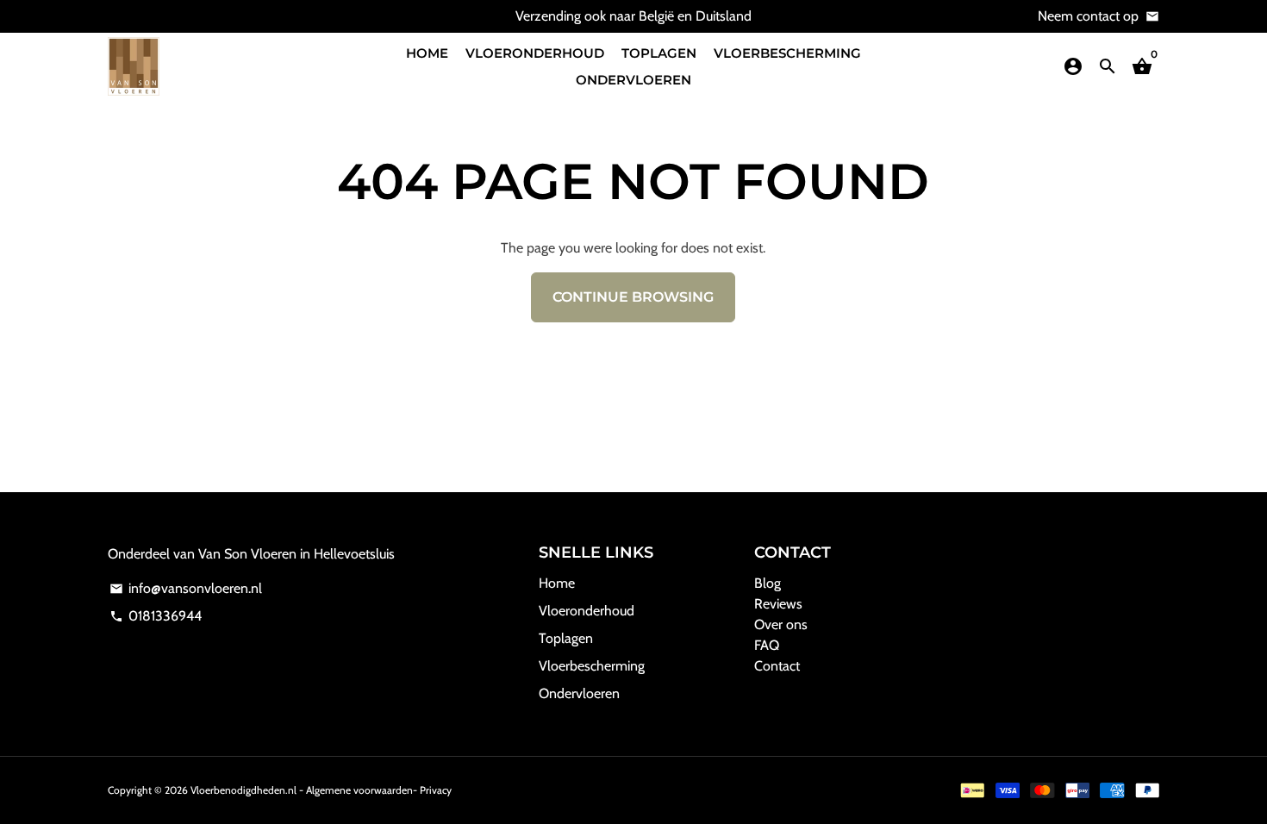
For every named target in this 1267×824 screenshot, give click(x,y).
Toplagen (658, 53)
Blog (767, 583)
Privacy (436, 789)
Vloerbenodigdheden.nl (243, 789)
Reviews (778, 604)
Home (427, 53)
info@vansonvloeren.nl (185, 588)
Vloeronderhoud (534, 53)
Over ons (781, 624)
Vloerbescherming (787, 53)
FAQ (766, 645)
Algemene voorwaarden (359, 789)
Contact (777, 666)
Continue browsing (633, 297)
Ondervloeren (633, 80)
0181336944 (155, 616)
